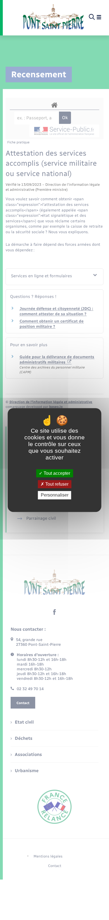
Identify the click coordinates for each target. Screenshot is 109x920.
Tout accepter (56, 473)
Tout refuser (56, 484)
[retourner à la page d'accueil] (53, 17)
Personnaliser (54, 495)
